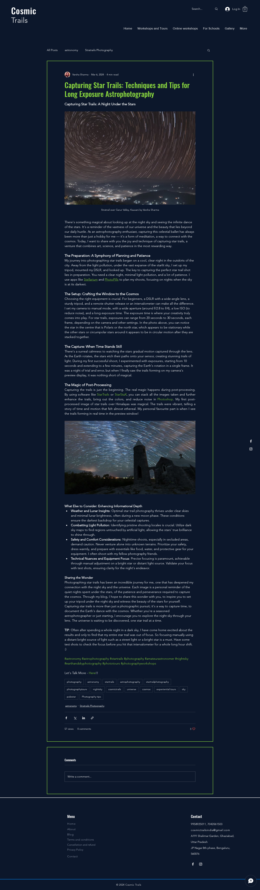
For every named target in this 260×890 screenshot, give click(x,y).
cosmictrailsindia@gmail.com (210, 830)
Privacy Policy (75, 849)
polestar (71, 696)
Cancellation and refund (81, 844)
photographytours (77, 689)
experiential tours (166, 689)
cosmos (146, 689)
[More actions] (193, 74)
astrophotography (130, 681)
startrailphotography (157, 681)
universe (131, 689)
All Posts (52, 50)
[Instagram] (251, 449)
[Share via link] (92, 718)
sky (183, 689)
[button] (245, 9)
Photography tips (91, 696)
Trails (19, 20)
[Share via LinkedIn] (83, 718)
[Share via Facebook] (66, 718)
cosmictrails (114, 689)
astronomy (71, 50)
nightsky (97, 689)
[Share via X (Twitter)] (75, 718)
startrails (109, 681)
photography (74, 681)
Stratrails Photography (99, 50)
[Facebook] (251, 441)
